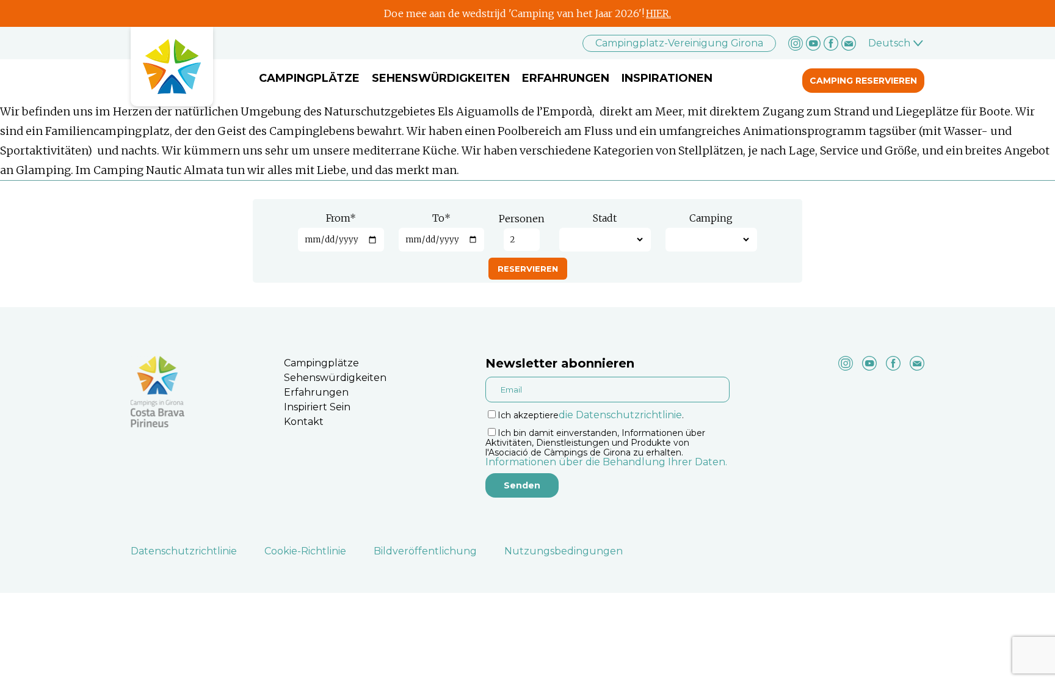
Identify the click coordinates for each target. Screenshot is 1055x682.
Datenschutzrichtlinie (184, 551)
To (441, 218)
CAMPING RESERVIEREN (863, 80)
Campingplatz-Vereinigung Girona (679, 43)
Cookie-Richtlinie (305, 551)
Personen (522, 218)
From (341, 218)
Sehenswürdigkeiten (441, 78)
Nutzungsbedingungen (563, 551)
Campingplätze (309, 78)
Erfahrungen (565, 78)
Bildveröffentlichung (425, 551)
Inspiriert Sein (317, 407)
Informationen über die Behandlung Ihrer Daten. (606, 462)
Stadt (605, 218)
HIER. (658, 13)
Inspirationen (667, 78)
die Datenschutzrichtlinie (620, 415)
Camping (711, 218)
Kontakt (304, 421)
